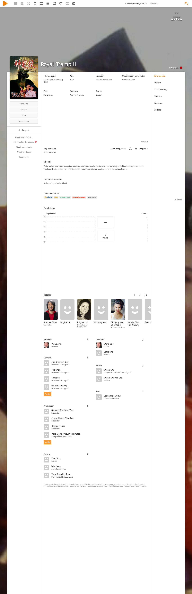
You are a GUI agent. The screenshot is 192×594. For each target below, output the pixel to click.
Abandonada (24, 121)
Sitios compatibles (118, 149)
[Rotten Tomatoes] (79, 199)
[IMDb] (56, 199)
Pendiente (24, 104)
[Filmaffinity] (49, 199)
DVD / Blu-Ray (160, 89)
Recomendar (24, 157)
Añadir (64, 183)
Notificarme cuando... (24, 137)
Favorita (24, 110)
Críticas (157, 110)
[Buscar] (186, 3)
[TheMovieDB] (65, 199)
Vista (24, 115)
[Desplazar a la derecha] (140, 295)
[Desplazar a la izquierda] (134, 295)
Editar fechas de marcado (25, 142)
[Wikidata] (92, 199)
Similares (158, 103)
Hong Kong (48, 95)
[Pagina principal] (5, 5)
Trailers (157, 82)
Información (159, 76)
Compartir (25, 130)
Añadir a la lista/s (24, 152)
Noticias (158, 96)
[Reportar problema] (130, 149)
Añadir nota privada (24, 147)
